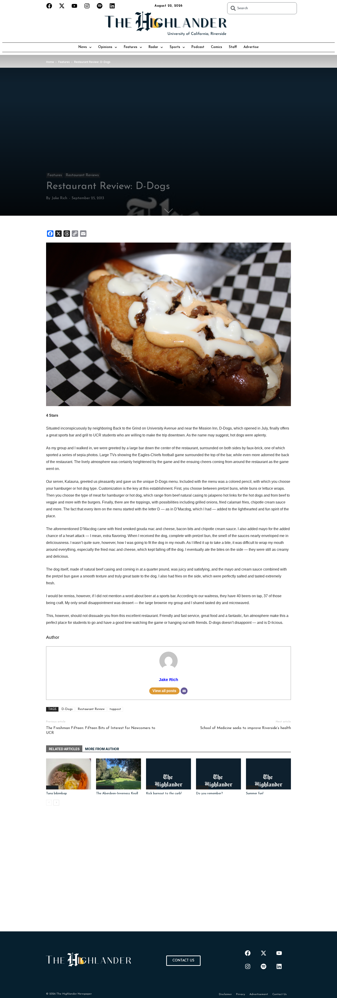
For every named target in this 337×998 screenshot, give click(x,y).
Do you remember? (209, 793)
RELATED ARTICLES (64, 749)
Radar (153, 47)
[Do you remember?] (218, 773)
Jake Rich (59, 198)
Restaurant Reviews (82, 175)
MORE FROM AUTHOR (102, 749)
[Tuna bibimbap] (68, 773)
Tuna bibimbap (56, 793)
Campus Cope (105, 787)
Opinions (105, 47)
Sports (175, 47)
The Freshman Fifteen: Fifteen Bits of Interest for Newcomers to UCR (100, 730)
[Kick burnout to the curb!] (168, 773)
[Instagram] (87, 5)
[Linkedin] (112, 5)
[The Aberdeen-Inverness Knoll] (118, 773)
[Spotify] (99, 5)
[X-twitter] (62, 5)
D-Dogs (67, 709)
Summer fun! (254, 793)
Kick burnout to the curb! (164, 793)
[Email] (184, 690)
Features (130, 47)
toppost (115, 709)
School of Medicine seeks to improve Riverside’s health (245, 728)
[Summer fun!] (268, 773)
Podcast (197, 47)
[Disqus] (168, 874)
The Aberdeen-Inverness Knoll (117, 793)
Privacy (240, 994)
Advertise (251, 47)
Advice (151, 787)
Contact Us (279, 994)
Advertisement (258, 994)
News (82, 47)
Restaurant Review (91, 709)
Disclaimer (225, 994)
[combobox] (262, 8)
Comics (216, 47)
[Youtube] (74, 5)
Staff (233, 47)
